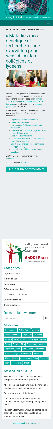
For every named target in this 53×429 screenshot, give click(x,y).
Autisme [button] (35, 330)
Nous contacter (34, 423)
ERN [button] (16, 339)
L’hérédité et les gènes (20, 122)
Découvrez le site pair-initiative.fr (20, 393)
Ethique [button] (43, 339)
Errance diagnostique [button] (29, 339)
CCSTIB (23, 163)
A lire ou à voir (10, 278)
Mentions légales (20, 423)
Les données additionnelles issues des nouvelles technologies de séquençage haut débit (25, 401)
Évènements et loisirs (14, 289)
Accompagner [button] (11, 330)
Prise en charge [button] (11, 353)
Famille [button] (16, 344)
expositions (10, 159)
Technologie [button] (16, 363)
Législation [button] (9, 349)
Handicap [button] (42, 344)
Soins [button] (35, 358)
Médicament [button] (27, 349)
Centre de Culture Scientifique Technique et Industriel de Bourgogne (24, 101)
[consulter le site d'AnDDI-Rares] (26, 253)
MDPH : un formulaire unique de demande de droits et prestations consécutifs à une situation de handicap (25, 413)
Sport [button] (7, 363)
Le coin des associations (15, 294)
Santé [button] (15, 358)
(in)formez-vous (12, 273)
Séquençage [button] (25, 358)
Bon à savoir (10, 284)
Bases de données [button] (12, 335)
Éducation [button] (38, 335)
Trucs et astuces (12, 305)
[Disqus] (26, 205)
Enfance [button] (8, 339)
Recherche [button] (38, 353)
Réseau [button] (8, 358)
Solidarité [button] (44, 358)
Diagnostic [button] (27, 335)
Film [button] (23, 344)
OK (46, 318)
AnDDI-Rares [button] (24, 330)
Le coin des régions (13, 299)
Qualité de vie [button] (25, 353)
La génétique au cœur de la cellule (24, 120)
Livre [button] (18, 349)
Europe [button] (8, 344)
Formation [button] (31, 344)
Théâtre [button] (27, 363)
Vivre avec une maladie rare (22, 136)
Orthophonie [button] (40, 349)
